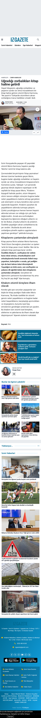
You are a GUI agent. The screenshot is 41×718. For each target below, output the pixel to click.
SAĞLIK (24, 700)
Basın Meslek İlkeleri (18, 694)
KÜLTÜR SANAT (8, 700)
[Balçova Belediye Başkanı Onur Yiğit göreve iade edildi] (11, 390)
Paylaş (6, 132)
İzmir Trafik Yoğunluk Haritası (29, 676)
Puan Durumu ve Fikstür (9, 682)
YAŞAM (34, 700)
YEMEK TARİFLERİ (20, 702)
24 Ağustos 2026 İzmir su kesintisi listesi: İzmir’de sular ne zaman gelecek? (11, 435)
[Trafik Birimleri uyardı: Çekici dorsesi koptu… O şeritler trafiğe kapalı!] (30, 408)
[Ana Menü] (2, 39)
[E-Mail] (14, 374)
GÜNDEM (36, 696)
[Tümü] (38, 446)
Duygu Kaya (16, 370)
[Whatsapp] (25, 654)
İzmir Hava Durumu (30, 669)
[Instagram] (18, 654)
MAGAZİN (17, 700)
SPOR (29, 700)
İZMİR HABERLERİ (15, 77)
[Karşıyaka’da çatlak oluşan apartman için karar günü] (11, 408)
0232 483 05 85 (22, 643)
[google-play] (29, 660)
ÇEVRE (5, 698)
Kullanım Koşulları (31, 694)
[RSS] (29, 654)
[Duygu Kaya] (6, 371)
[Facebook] (11, 654)
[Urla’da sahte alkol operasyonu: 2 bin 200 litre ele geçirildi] (30, 427)
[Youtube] (22, 654)
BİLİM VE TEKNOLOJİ (25, 696)
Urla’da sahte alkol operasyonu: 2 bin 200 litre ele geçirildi (29, 435)
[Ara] (38, 39)
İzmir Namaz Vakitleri (12, 675)
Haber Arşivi (28, 687)
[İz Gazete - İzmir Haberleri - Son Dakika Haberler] (19, 39)
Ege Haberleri (28, 45)
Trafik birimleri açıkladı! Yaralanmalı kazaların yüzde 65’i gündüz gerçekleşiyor (30, 398)
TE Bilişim (25, 708)
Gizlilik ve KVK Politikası (9, 696)
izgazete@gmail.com (21, 647)
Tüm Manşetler (28, 681)
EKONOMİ (21, 698)
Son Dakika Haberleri (11, 687)
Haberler (4, 77)
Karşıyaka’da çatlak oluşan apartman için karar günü (10, 415)
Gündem (18, 45)
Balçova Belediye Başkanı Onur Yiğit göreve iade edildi (10, 397)
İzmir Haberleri (6, 45)
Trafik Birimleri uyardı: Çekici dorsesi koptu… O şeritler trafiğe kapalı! (30, 416)
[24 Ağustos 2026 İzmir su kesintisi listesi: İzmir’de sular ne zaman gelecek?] (11, 427)
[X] (15, 654)
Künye (6, 694)
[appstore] (11, 660)
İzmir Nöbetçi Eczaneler (8, 670)
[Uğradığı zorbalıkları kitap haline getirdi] (20, 118)
